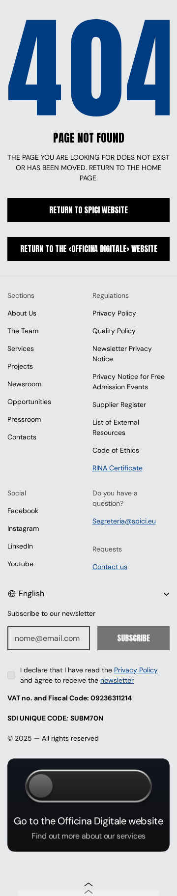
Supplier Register (119, 404)
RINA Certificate (117, 467)
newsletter (117, 680)
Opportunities (29, 401)
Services (20, 348)
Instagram (23, 528)
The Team (22, 330)
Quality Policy (114, 330)
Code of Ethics (115, 450)
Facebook (22, 510)
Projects (20, 366)
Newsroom (24, 383)
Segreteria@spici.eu (124, 521)
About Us (21, 313)
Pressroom (24, 419)
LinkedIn (20, 546)
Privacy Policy (114, 313)
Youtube (20, 563)
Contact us (109, 566)
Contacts (21, 437)
